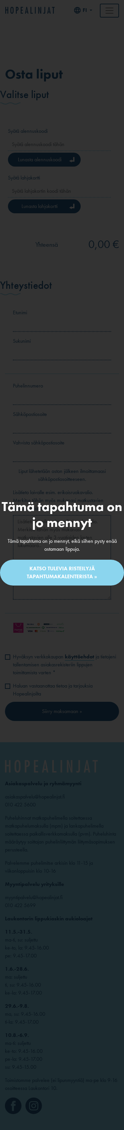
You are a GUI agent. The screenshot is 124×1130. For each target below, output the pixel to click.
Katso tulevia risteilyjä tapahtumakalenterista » (62, 572)
